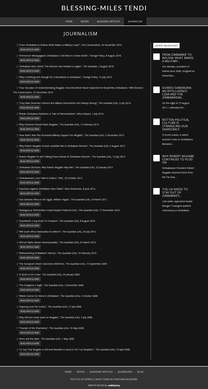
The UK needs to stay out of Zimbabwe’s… (175, 192)
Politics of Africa (81, 379)
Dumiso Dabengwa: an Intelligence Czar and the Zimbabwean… (177, 92)
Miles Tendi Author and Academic (116, 379)
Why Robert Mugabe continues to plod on (178, 159)
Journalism (135, 21)
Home (69, 21)
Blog (140, 371)
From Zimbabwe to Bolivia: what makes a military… (178, 58)
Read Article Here (29, 49)
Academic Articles (108, 21)
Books (85, 21)
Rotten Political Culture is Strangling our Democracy (175, 124)
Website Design (96, 385)
